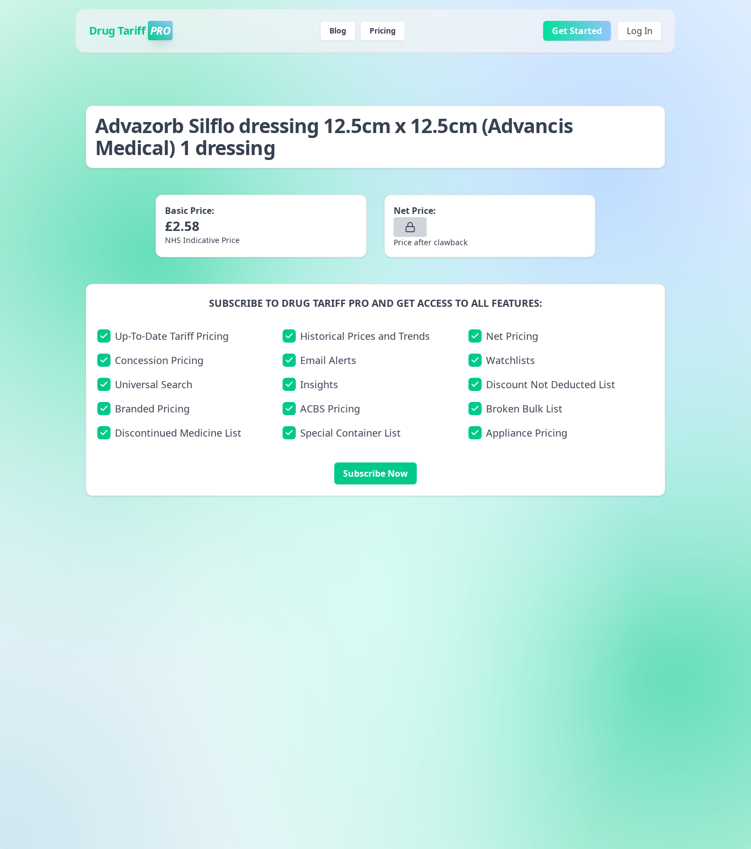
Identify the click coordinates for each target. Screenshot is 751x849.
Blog (337, 30)
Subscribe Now (375, 473)
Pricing (382, 30)
